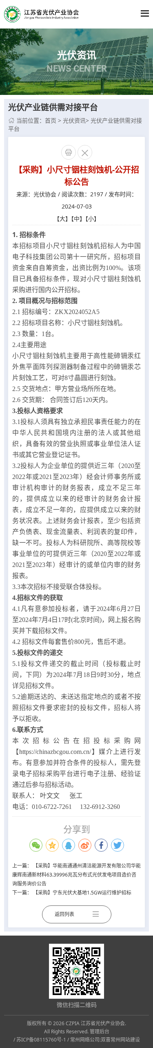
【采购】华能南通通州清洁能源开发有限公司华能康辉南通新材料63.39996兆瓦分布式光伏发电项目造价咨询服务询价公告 (76, 874)
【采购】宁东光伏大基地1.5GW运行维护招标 (82, 892)
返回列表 (64, 914)
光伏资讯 (74, 120)
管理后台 (99, 1031)
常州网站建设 (125, 1039)
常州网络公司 (85, 1039)
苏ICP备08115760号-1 (41, 1039)
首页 (50, 120)
